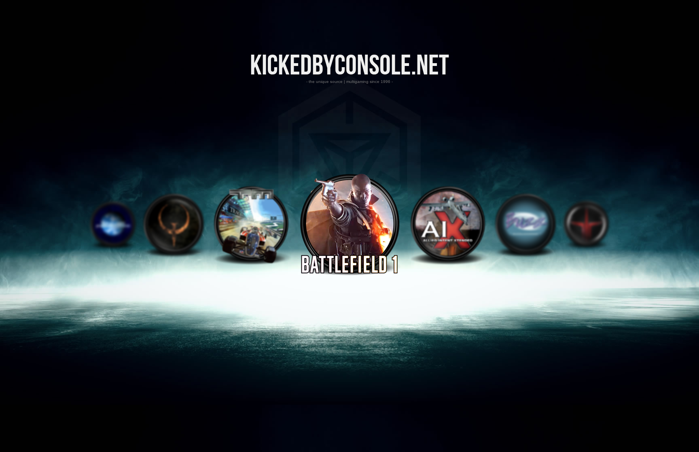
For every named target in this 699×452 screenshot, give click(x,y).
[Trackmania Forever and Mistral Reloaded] (251, 263)
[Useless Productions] (113, 247)
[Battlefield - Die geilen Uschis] (349, 274)
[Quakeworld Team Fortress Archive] (173, 255)
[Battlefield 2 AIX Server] (447, 263)
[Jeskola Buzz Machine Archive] (525, 255)
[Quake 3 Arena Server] (586, 247)
